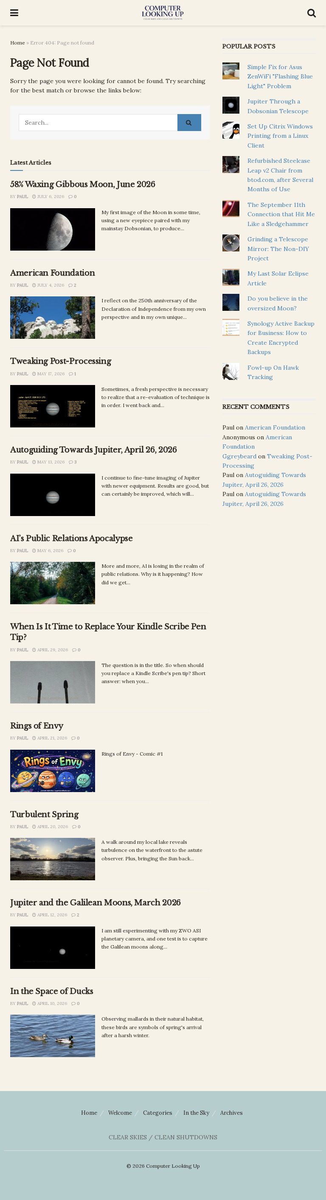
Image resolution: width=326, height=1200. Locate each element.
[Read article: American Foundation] (52, 317)
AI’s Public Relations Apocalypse (71, 538)
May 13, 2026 (50, 462)
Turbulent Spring (44, 814)
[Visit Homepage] (163, 12)
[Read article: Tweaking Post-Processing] (52, 406)
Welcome (120, 1112)
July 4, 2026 (50, 285)
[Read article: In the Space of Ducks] (52, 1036)
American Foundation (52, 273)
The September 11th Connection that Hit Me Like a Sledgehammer (281, 214)
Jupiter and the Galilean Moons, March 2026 (95, 902)
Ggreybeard (239, 456)
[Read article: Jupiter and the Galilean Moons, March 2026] (52, 948)
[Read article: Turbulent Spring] (52, 859)
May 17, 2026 (50, 374)
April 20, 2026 (52, 826)
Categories (157, 1112)
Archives (231, 1112)
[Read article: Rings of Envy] (52, 771)
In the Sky (196, 1112)
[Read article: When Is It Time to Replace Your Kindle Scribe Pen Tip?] (52, 682)
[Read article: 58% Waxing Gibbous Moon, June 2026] (52, 229)
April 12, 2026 (51, 915)
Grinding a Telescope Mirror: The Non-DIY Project (278, 248)
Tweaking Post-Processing (60, 361)
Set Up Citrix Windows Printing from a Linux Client (280, 136)
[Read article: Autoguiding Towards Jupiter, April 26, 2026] (52, 495)
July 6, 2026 (50, 196)
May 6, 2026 (49, 550)
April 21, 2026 (51, 738)
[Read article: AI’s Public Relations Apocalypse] (52, 583)
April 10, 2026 (51, 1003)
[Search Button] (311, 12)
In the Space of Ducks (51, 991)
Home (17, 42)
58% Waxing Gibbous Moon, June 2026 (82, 184)
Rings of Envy (36, 726)
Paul (22, 196)
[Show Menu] (14, 12)
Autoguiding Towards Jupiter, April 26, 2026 (93, 450)
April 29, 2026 (52, 650)
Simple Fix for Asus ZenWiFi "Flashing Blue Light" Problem (280, 76)
